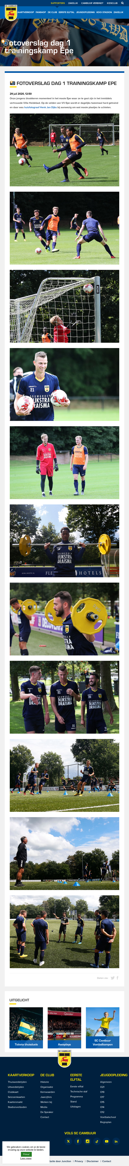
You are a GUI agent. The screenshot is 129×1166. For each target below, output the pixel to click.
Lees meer (26, 1158)
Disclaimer (93, 1161)
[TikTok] (97, 1141)
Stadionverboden (17, 1107)
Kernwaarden (47, 1092)
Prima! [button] (26, 1154)
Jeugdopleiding (85, 12)
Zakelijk (73, 3)
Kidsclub (112, 3)
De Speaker (46, 1112)
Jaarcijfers (46, 1097)
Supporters (58, 3)
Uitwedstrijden (16, 1087)
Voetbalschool (108, 1117)
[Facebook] (78, 1141)
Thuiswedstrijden (17, 1082)
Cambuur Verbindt (92, 3)
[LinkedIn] (116, 1141)
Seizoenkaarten (16, 1097)
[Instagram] (87, 1141)
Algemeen (106, 1082)
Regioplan (105, 1122)
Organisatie (46, 1087)
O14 (102, 1107)
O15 (102, 1102)
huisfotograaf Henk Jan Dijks (40, 107)
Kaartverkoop (25, 12)
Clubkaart (13, 1092)
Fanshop (41, 12)
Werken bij (46, 1102)
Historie (44, 1082)
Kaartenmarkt (15, 1102)
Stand (73, 1101)
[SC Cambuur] (11, 17)
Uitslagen (75, 1106)
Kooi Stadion (104, 12)
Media (43, 1107)
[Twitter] (68, 1141)
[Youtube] (106, 1141)
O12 (102, 1112)
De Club (52, 12)
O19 (102, 1092)
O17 (102, 1097)
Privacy (79, 1161)
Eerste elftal (66, 12)
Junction (66, 1161)
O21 (102, 1087)
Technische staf (78, 1091)
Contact (44, 1117)
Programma (76, 1096)
